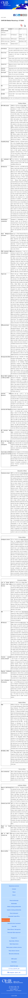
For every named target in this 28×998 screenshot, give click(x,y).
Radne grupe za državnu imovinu (14, 947)
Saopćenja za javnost (14, 886)
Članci (14, 892)
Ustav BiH (14, 926)
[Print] (24, 15)
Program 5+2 (14, 938)
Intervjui (14, 889)
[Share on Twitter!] (17, 15)
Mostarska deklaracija (14, 953)
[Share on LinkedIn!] (19, 15)
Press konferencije (14, 900)
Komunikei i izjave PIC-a (14, 916)
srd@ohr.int (15, 989)
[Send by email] (26, 15)
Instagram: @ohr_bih (14, 972)
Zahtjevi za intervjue (5, 920)
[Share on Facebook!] (14, 15)
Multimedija (14, 903)
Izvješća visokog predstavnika (14, 910)
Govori (14, 895)
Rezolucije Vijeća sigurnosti (14, 932)
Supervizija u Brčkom (14, 941)
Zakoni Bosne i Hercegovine (14, 929)
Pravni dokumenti (14, 913)
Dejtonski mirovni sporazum (14, 923)
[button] (26, 2)
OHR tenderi (14, 958)
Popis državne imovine (14, 950)
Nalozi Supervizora (14, 944)
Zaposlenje (14, 961)
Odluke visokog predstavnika (14, 906)
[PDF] (21, 15)
